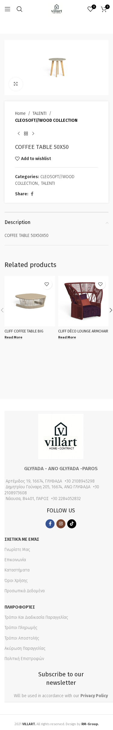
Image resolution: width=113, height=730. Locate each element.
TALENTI (40, 113)
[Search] (20, 9)
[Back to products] (26, 133)
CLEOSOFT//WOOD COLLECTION (46, 120)
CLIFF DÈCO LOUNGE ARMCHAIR (83, 331)
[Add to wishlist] (47, 284)
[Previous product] (18, 133)
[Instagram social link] (60, 523)
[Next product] (33, 133)
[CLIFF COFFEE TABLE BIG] (30, 301)
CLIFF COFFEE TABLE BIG (24, 331)
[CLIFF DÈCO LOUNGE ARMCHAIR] (83, 301)
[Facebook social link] (32, 194)
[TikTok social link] (71, 523)
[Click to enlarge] (16, 84)
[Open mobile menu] (8, 9)
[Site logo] (56, 8)
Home (20, 113)
